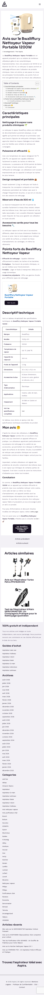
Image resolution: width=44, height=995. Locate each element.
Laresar (5, 870)
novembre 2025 (8, 710)
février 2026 (6, 700)
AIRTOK (5, 779)
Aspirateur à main (8, 663)
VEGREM (5, 920)
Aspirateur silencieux (9, 667)
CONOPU (5, 826)
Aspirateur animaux (9, 670)
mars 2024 (6, 760)
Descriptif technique (11, 103)
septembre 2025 (8, 717)
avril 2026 (5, 693)
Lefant (4, 873)
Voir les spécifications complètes (9, 411)
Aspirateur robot (8, 657)
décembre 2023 (8, 770)
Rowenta (5, 900)
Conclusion (11, 107)
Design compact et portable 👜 (17, 92)
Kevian (4, 863)
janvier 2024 (6, 767)
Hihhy (4, 843)
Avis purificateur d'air (9, 813)
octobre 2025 (7, 713)
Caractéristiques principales (14, 86)
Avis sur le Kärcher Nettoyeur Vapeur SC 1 (17, 946)
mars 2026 (6, 696)
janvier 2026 (6, 703)
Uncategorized (9, 51)
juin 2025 (5, 727)
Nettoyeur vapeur (8, 883)
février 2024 (6, 764)
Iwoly (4, 856)
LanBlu (4, 866)
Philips (4, 886)
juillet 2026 (6, 683)
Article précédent (22, 539)
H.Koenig (5, 839)
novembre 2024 (8, 733)
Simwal (5, 907)
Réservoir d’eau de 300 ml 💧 (17, 94)
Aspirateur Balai (8, 799)
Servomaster (6, 903)
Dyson (4, 829)
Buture (4, 819)
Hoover (4, 850)
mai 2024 (5, 753)
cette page (34, 512)
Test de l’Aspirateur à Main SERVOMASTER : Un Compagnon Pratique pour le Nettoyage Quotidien (21, 612)
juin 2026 (5, 686)
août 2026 (6, 680)
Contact (22, 987)
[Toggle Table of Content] (36, 83)
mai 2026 (5, 690)
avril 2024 (5, 757)
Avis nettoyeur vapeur (10, 809)
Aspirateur (6, 789)
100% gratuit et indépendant (20, 625)
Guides (4, 836)
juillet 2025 (6, 723)
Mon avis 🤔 (9, 105)
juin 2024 (5, 750)
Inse (3, 853)
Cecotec (5, 823)
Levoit (4, 876)
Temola (5, 910)
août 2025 (6, 720)
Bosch (4, 816)
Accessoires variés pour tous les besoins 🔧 (21, 97)
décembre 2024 (8, 730)
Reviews (5, 897)
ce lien (36, 519)
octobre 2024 (7, 737)
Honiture (5, 846)
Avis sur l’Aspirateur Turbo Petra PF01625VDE (19, 580)
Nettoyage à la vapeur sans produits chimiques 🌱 (22, 88)
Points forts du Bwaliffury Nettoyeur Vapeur (19, 99)
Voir (23, 411)
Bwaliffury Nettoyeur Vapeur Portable (20, 101)
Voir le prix (11, 303)
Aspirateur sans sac (9, 650)
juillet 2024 (6, 747)
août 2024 (6, 743)
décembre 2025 (8, 706)
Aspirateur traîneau (9, 653)
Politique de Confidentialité (22, 984)
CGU (35, 984)
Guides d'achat (11, 645)
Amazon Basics (7, 786)
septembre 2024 (8, 740)
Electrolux (6, 833)
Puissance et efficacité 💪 (16, 90)
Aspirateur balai (8, 660)
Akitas (4, 782)
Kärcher (5, 860)
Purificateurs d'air (8, 893)
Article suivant (22, 543)
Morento (5, 880)
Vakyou (4, 917)
